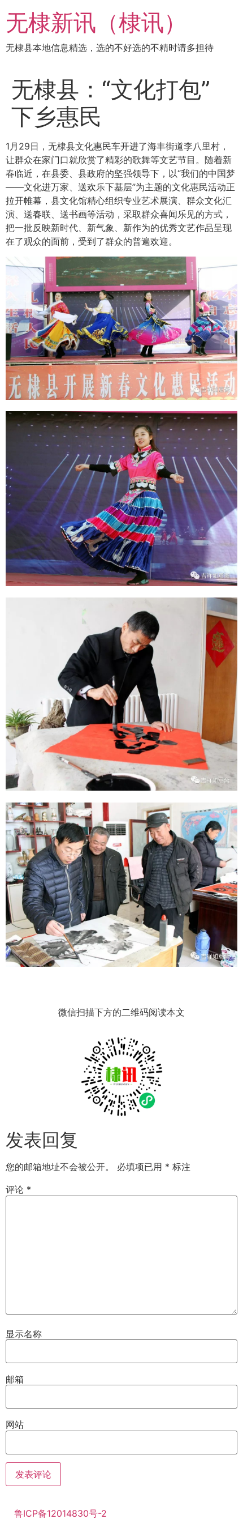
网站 (15, 1424)
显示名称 (24, 1333)
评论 (18, 1189)
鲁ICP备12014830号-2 (60, 1513)
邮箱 (15, 1379)
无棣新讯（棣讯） (96, 22)
